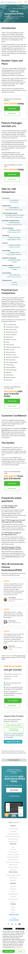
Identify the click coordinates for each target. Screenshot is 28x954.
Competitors (9, 8)
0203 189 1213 (15, 796)
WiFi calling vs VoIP (13, 864)
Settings (20, 951)
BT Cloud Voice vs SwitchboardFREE (14, 729)
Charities (13, 912)
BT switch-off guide (13, 851)
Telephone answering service (13, 875)
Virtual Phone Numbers (13, 833)
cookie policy (19, 947)
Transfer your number (13, 828)
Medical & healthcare (13, 893)
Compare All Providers (13, 741)
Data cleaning (13, 880)
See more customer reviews (8, 657)
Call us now (12, 113)
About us (13, 907)
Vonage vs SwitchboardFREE (13, 725)
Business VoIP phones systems (13, 836)
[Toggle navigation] (25, 2)
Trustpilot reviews (20, 655)
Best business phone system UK (13, 862)
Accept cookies (8, 951)
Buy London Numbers (13, 838)
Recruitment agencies (13, 899)
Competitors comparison (13, 867)
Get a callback (13, 700)
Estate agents (13, 888)
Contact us (13, 909)
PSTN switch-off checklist (13, 854)
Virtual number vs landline (13, 857)
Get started (12, 108)
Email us (14, 918)
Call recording (13, 831)
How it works (13, 849)
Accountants (13, 896)
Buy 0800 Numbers (13, 841)
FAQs (13, 846)
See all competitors (14, 760)
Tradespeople (13, 886)
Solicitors (13, 891)
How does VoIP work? (13, 859)
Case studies (13, 869)
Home (3, 8)
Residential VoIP (13, 877)
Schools (13, 901)
